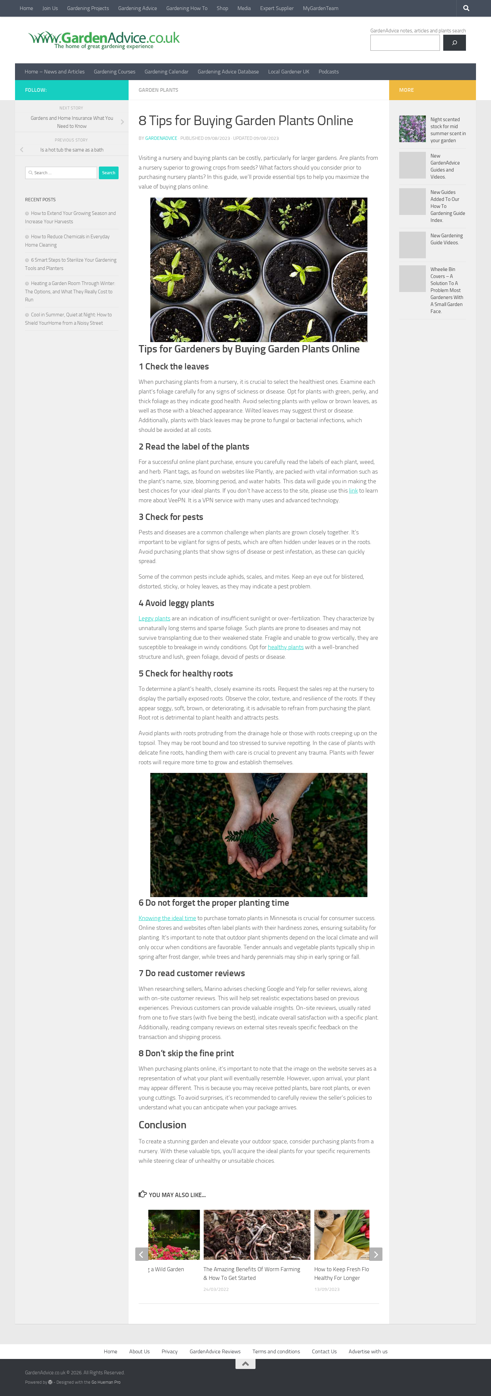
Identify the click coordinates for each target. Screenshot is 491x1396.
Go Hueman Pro (106, 1382)
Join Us (50, 8)
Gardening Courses (114, 71)
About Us (139, 1351)
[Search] (454, 43)
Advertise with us (368, 1351)
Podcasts (329, 71)
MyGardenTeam (320, 8)
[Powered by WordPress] (50, 1382)
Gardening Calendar (166, 71)
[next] (375, 1254)
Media (244, 8)
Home (26, 8)
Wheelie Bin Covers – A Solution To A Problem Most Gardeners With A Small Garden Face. (447, 290)
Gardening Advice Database (228, 71)
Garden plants (158, 90)
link (353, 490)
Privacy (170, 1351)
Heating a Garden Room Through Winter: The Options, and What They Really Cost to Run (70, 291)
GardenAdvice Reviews (215, 1351)
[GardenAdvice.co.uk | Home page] (103, 40)
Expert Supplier (277, 8)
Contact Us (324, 1351)
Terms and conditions (276, 1351)
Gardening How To (186, 8)
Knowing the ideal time (167, 918)
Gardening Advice (137, 8)
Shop (222, 8)
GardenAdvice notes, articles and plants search (418, 31)
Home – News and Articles (55, 71)
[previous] (142, 1254)
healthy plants (286, 647)
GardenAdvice (161, 138)
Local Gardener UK (288, 71)
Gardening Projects (88, 8)
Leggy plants (154, 618)
